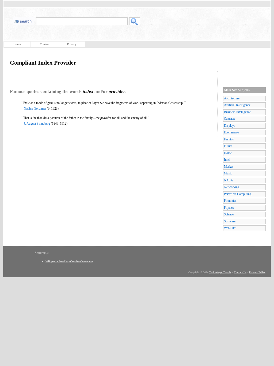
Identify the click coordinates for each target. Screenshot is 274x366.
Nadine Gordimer (35, 108)
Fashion (229, 139)
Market (228, 167)
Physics (229, 208)
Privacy (72, 44)
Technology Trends (220, 272)
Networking (231, 187)
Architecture (231, 98)
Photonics (230, 201)
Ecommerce (231, 132)
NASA (228, 180)
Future (228, 146)
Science (229, 214)
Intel (227, 160)
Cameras (229, 119)
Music (228, 173)
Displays (229, 126)
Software (229, 221)
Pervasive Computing (237, 194)
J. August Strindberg (37, 123)
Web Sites (230, 228)
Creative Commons (81, 261)
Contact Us (240, 272)
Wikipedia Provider (56, 261)
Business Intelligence (237, 112)
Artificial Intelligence (237, 105)
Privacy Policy (257, 272)
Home (17, 44)
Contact (44, 44)
